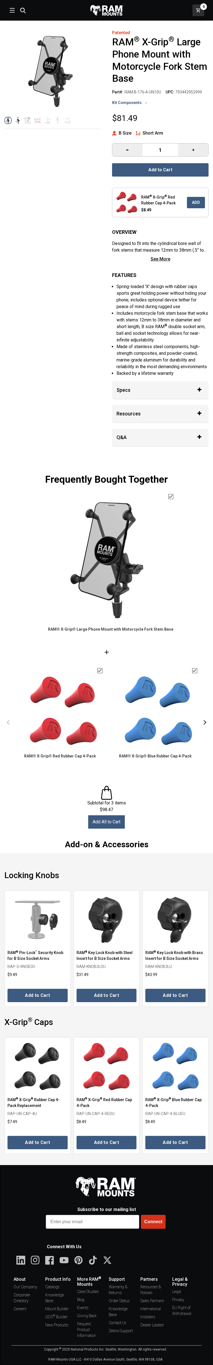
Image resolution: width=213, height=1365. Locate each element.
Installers (147, 1317)
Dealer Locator (152, 1325)
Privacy (178, 1299)
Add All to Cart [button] (106, 821)
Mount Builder (57, 1309)
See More (160, 259)
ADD (196, 202)
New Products (57, 1325)
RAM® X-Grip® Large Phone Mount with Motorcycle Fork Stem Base (110, 629)
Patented (121, 32)
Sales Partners (152, 1301)
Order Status (119, 1301)
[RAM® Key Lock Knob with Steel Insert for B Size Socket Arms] (107, 919)
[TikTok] (92, 1260)
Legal (176, 1291)
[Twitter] (107, 1260)
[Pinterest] (78, 1260)
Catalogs (52, 1287)
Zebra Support (121, 1331)
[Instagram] (35, 1260)
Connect (153, 1221)
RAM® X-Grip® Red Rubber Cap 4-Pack (60, 756)
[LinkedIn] (20, 1260)
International (150, 1309)
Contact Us (117, 1323)
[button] (8, 120)
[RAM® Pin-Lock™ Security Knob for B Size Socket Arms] (37, 919)
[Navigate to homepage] (106, 10)
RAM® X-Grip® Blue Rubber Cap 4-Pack (155, 756)
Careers (20, 1309)
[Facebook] (49, 1260)
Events (82, 1307)
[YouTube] (64, 1260)
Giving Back (87, 1316)
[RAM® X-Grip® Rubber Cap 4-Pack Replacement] (37, 1066)
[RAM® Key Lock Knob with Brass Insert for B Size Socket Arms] (175, 919)
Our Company (25, 1287)
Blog (80, 1299)
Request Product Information (86, 1330)
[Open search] (23, 10)
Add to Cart (160, 169)
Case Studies (88, 1291)
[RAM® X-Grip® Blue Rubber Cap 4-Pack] (175, 1066)
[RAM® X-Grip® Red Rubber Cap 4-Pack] (107, 1066)
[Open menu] (11, 10)
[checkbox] (170, 496)
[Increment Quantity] (127, 149)
